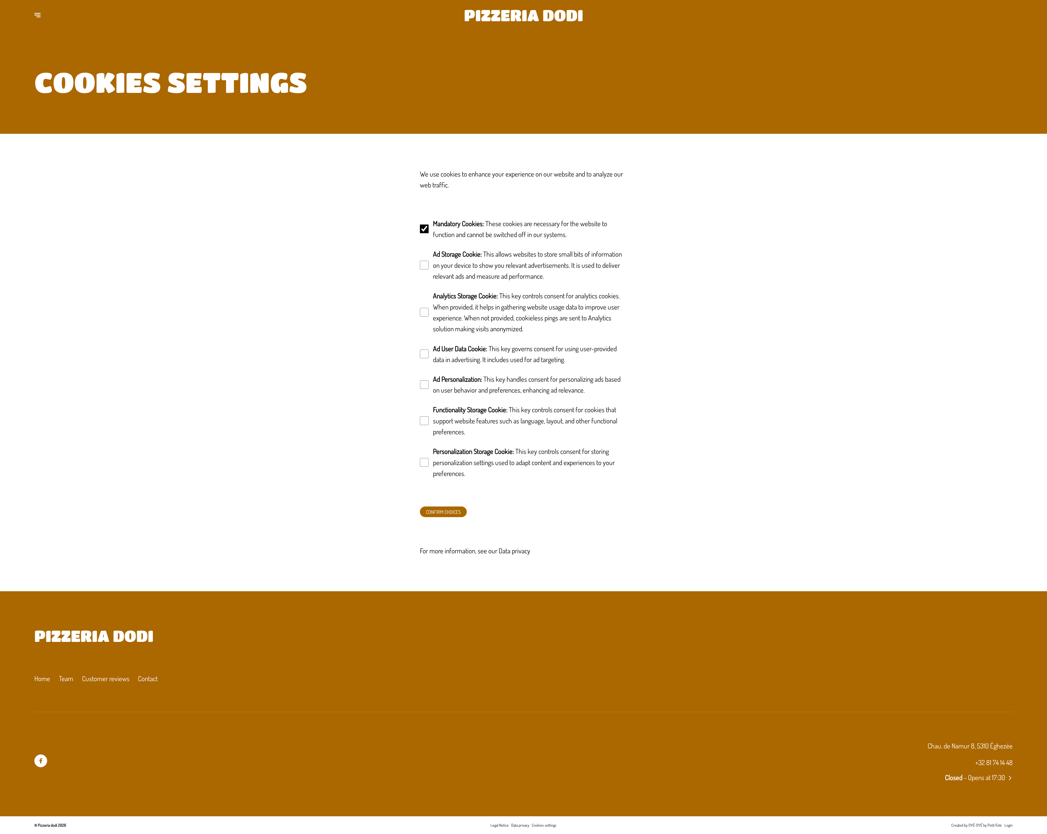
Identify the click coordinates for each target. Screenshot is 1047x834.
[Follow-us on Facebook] (40, 760)
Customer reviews (106, 678)
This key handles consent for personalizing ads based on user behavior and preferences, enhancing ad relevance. (527, 384)
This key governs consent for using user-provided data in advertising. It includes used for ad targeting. (525, 354)
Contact (148, 678)
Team (66, 678)
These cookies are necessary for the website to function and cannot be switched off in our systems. (520, 229)
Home (42, 678)
